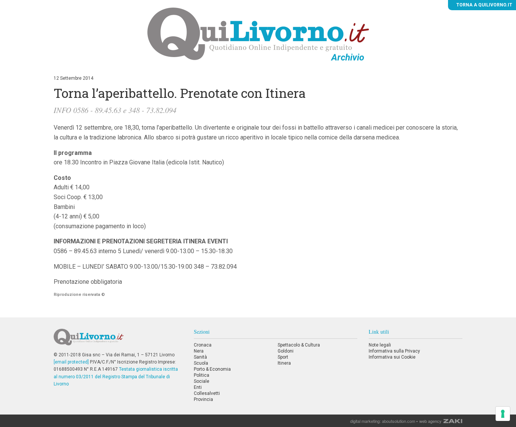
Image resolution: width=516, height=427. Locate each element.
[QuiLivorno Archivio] (258, 33)
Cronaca (203, 345)
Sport (283, 357)
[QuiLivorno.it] (118, 340)
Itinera (284, 363)
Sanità (200, 357)
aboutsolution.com (398, 421)
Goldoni (286, 351)
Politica (201, 375)
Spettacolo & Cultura (299, 345)
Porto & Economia (212, 369)
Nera (199, 351)
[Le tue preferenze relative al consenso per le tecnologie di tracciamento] (503, 414)
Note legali (380, 345)
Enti (198, 387)
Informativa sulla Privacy (394, 351)
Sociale (201, 381)
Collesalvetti (207, 393)
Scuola (201, 363)
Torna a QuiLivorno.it (483, 5)
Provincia (203, 399)
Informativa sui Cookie (392, 357)
